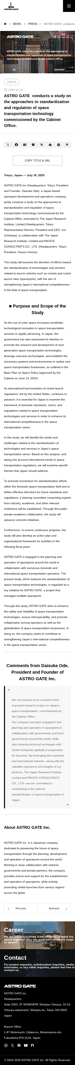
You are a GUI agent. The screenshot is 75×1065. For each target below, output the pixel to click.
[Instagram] (6, 1045)
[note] (32, 1045)
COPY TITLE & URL (37, 160)
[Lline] (33, 145)
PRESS (11, 82)
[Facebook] (19, 1045)
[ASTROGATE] (11, 6)
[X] (12, 1045)
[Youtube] (26, 1045)
